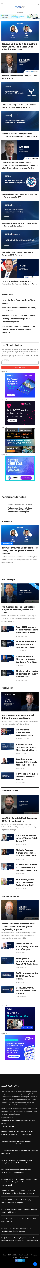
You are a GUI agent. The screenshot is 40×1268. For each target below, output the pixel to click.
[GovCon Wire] (20, 7)
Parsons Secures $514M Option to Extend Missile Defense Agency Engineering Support (18, 926)
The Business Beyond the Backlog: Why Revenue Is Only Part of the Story (18, 610)
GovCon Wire (23, 1258)
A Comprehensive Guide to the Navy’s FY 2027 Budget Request (20, 509)
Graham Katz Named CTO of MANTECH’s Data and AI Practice (26, 867)
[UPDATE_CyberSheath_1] (20, 440)
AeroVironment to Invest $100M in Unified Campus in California (18, 716)
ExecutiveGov (7, 1126)
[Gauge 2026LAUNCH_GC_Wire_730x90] (20, 16)
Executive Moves (7, 543)
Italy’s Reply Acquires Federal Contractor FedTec (27, 776)
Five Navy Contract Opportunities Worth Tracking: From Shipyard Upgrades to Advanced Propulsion (18, 318)
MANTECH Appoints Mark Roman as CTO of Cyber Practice (19, 819)
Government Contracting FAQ (21, 1120)
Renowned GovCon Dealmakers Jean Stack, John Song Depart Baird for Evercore (19, 46)
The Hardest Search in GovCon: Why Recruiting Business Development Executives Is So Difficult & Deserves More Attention (19, 165)
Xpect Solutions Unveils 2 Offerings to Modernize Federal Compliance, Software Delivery (26, 765)
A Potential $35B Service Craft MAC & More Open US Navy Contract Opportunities (26, 750)
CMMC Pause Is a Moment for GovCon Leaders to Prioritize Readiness (26, 660)
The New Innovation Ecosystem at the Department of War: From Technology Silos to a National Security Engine (26, 648)
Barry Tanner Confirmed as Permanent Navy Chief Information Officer (25, 735)
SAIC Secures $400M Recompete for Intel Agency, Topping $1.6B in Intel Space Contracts (18, 329)
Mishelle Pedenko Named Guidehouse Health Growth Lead (26, 853)
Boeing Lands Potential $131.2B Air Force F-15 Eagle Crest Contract (27, 962)
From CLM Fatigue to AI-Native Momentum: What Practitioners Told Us (27, 631)
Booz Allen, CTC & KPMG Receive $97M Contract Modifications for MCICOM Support (26, 993)
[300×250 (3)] (20, 413)
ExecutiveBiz (7, 1185)
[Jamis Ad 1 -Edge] (20, 468)
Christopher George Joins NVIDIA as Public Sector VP (27, 838)
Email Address (6, 360)
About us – (5, 1120)
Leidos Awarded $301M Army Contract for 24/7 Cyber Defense (27, 948)
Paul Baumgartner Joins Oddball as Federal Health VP (25, 882)
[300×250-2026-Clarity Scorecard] (20, 1047)
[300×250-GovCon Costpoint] (20, 1019)
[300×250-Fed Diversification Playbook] (20, 385)
